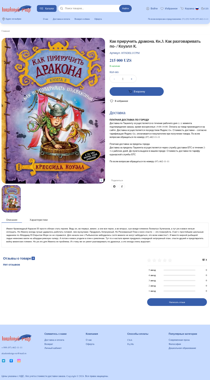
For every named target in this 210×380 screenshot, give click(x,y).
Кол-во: (114, 72)
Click (129, 339)
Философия (175, 343)
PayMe (130, 343)
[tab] (12, 220)
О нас (45, 19)
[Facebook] (122, 186)
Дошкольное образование (182, 348)
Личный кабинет (53, 348)
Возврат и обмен (82, 19)
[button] (187, 8)
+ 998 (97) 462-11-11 (12, 347)
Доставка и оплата (61, 19)
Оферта (98, 19)
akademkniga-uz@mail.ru (14, 353)
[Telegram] (114, 186)
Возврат (48, 343)
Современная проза (179, 339)
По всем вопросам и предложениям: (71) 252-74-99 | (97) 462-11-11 (178, 19)
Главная (6, 30)
